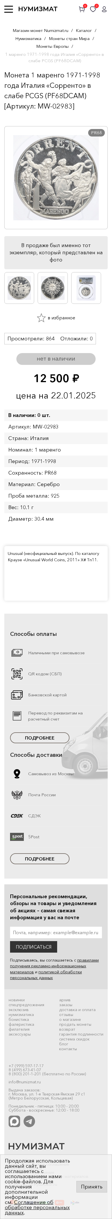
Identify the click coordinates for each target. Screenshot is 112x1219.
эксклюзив (19, 1009)
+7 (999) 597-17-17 (26, 1065)
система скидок (74, 1039)
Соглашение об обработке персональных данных (37, 1207)
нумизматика (21, 1014)
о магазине (70, 1019)
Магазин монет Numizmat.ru (40, 30)
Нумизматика (28, 38)
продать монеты (75, 1024)
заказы (65, 1004)
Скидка (17, 117)
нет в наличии (56, 358)
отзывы (66, 1014)
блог (63, 1044)
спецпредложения (26, 1004)
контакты (68, 1048)
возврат (67, 1029)
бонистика (19, 1019)
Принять (92, 1187)
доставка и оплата (77, 1009)
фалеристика (21, 1024)
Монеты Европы (52, 46)
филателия (19, 1029)
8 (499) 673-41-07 (25, 1069)
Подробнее (40, 738)
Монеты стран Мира (69, 38)
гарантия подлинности (81, 1034)
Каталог (84, 30)
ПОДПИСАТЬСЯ (33, 947)
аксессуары (20, 1034)
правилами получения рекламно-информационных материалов (54, 966)
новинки (17, 999)
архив (65, 999)
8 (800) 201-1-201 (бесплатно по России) (47, 1073)
